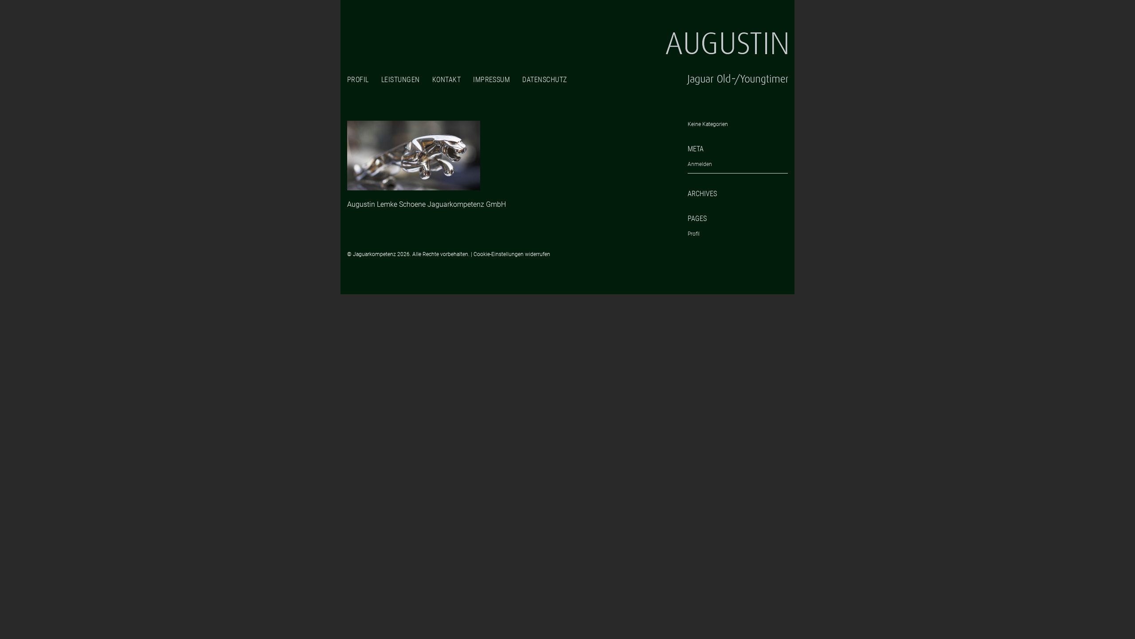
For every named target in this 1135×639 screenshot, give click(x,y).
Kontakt (446, 79)
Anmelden (700, 164)
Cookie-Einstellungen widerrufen (512, 254)
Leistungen (400, 79)
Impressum (491, 79)
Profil (358, 79)
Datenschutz (544, 79)
